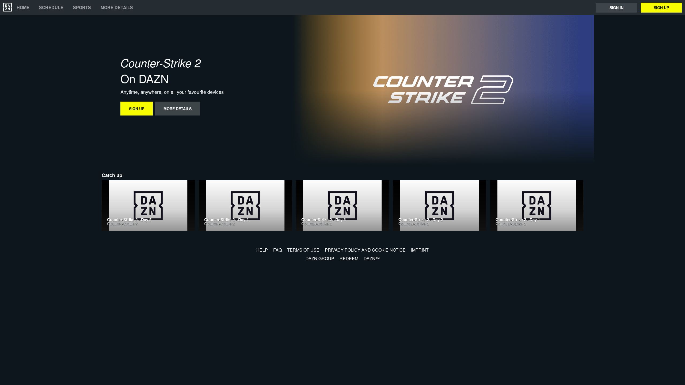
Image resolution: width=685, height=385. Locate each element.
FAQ (277, 250)
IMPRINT (420, 250)
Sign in (616, 7)
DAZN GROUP (320, 258)
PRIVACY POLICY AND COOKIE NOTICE (365, 250)
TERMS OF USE (303, 250)
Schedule (51, 7)
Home (23, 7)
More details (117, 7)
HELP (262, 250)
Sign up (661, 7)
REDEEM (349, 258)
